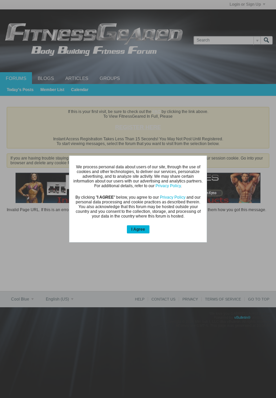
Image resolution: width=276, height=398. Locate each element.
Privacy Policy (168, 185)
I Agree (138, 229)
